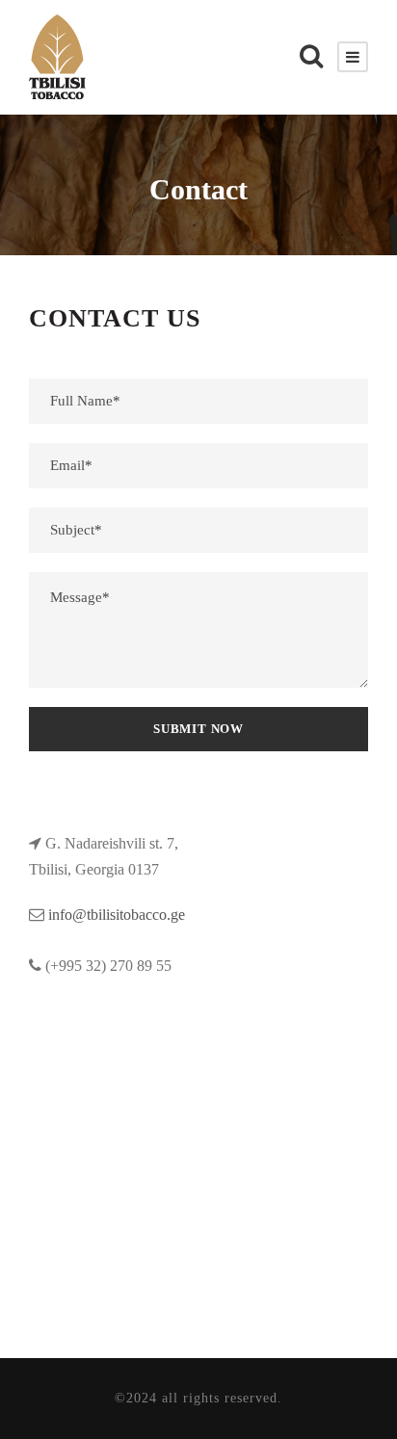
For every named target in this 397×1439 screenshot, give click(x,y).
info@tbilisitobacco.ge (116, 914)
